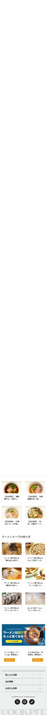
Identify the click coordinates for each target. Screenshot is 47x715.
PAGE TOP (39, 704)
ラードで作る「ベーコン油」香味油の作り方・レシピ (11, 653)
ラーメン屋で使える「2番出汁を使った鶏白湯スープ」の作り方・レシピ (11, 584)
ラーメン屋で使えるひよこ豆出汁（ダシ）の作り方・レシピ (35, 559)
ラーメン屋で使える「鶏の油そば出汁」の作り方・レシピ (11, 559)
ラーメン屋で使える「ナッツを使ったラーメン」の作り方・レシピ (35, 584)
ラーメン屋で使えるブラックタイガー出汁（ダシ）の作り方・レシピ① (11, 609)
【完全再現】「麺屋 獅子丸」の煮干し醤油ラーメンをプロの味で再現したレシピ (11, 498)
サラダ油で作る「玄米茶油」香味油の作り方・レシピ (35, 653)
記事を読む (9, 660)
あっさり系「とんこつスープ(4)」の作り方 (35, 609)
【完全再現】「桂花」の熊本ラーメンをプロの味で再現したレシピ (35, 523)
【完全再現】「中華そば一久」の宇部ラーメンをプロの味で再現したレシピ (11, 523)
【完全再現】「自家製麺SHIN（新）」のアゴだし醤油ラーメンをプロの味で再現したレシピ (35, 498)
